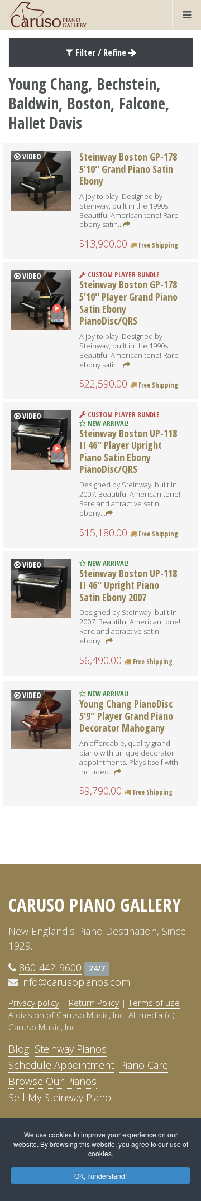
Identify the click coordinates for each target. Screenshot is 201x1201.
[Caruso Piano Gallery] (47, 14)
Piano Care (143, 1065)
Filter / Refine (100, 52)
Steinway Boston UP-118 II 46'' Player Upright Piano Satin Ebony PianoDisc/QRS (128, 451)
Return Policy (94, 1002)
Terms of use (154, 1002)
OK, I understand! (100, 1175)
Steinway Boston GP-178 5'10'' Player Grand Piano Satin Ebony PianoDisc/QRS (128, 302)
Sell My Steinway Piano (59, 1097)
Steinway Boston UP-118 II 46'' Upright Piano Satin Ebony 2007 (128, 585)
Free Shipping (157, 245)
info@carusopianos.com (75, 982)
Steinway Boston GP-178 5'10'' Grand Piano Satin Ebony (128, 168)
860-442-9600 (50, 967)
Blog (18, 1048)
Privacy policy (33, 1002)
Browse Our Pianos (52, 1081)
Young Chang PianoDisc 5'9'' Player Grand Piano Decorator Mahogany (126, 715)
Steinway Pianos (71, 1048)
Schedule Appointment (61, 1065)
